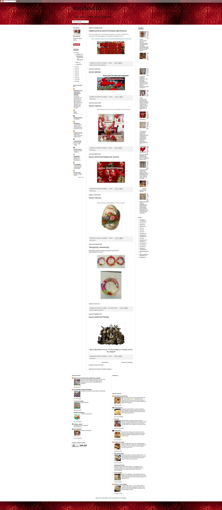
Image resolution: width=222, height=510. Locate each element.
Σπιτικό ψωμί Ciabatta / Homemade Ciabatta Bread (132, 455)
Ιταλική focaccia (124, 432)
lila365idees (77, 123)
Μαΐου (77, 62)
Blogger (124, 498)
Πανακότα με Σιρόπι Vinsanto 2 (128, 409)
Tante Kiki (116, 419)
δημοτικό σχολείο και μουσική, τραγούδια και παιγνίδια (87, 378)
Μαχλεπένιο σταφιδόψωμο (127, 474)
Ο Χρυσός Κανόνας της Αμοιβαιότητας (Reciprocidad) (78, 167)
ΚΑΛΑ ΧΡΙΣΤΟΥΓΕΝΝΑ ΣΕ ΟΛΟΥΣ (104, 157)
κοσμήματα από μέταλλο (143, 240)
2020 (76, 52)
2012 (76, 81)
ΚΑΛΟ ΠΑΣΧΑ (95, 106)
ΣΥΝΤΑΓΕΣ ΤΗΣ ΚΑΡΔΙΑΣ (120, 484)
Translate (83, 24)
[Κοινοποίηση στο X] (118, 63)
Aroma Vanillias (118, 472)
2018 (76, 69)
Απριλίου (78, 64)
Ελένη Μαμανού (78, 429)
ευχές (94, 98)
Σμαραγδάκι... (77, 156)
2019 (76, 67)
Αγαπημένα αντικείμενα (142, 220)
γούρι (141, 228)
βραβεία (141, 224)
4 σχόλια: (110, 62)
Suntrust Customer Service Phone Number (123, 466)
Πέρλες (148, 162)
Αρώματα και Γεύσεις (119, 465)
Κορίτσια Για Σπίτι (78, 133)
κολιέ (141, 238)
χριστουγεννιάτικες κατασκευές (99, 65)
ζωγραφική (142, 233)
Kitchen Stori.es (78, 149)
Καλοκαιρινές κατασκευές (143, 236)
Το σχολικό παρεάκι (78, 401)
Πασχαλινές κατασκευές (99, 247)
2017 (76, 71)
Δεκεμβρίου (79, 54)
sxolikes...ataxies (78, 424)
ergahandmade (77, 141)
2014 (76, 77)
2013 (76, 79)
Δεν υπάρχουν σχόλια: (113, 307)
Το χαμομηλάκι (77, 164)
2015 (76, 75)
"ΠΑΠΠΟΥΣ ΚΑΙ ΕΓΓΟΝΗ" (86, 413)
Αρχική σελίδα (105, 362)
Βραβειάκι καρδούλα (148, 150)
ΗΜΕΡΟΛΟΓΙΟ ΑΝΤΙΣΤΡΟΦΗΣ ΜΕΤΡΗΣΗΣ (108, 31)
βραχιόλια (142, 226)
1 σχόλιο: (111, 188)
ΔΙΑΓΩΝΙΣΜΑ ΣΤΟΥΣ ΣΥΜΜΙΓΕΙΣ (81, 425)
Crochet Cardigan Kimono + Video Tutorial (77, 144)
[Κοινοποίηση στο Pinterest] (121, 63)
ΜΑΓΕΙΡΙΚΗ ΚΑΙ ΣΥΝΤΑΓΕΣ (121, 396)
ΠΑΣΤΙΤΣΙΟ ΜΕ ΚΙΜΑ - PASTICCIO (129, 443)
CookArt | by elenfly (119, 442)
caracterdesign (114, 498)
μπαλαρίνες (142, 243)
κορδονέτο (77, 36)
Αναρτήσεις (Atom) (99, 365)
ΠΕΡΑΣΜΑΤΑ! (76, 119)
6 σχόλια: (110, 147)
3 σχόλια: (111, 96)
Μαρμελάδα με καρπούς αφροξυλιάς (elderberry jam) (78, 135)
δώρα (141, 230)
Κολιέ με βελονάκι (148, 71)
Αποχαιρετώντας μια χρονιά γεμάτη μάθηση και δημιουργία (93, 390)
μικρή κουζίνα (117, 430)
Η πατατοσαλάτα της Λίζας (126, 485)
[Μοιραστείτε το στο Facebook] (120, 63)
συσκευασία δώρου (144, 251)
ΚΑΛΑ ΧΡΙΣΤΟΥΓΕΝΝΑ (99, 317)
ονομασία (142, 246)
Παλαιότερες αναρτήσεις (127, 362)
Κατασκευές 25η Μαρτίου (86, 430)
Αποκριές (142, 222)
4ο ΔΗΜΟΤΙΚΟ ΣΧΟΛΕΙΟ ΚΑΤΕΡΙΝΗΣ (83, 389)
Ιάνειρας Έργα (77, 172)
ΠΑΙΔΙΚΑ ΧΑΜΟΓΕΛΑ (79, 412)
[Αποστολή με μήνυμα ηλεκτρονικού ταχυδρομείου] (115, 63)
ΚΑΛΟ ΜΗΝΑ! (95, 72)
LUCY (75, 112)
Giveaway (142, 257)
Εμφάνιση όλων (81, 177)
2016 (76, 73)
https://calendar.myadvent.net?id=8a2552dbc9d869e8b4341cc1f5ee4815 (111, 39)
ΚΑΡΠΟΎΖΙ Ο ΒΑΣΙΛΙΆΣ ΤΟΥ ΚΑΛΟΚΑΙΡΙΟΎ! (77, 159)
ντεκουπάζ (142, 244)
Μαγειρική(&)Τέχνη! (119, 453)
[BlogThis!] (116, 63)
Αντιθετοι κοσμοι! (78, 117)
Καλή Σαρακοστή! (84, 402)
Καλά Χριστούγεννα (148, 56)
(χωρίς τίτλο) (147, 183)
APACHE (75, 113)
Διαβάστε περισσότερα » (94, 303)
